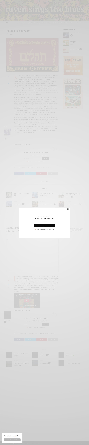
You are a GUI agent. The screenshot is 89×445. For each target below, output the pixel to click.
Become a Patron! (51, 218)
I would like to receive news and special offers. (45, 229)
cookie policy (13, 436)
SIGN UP (44, 225)
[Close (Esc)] (68, 209)
